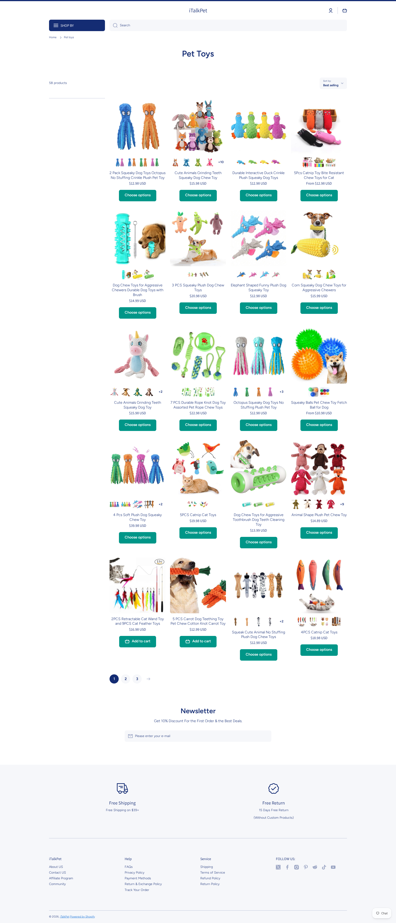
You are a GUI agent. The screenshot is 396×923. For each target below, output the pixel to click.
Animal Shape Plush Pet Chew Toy (319, 515)
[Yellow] (264, 162)
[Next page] (147, 679)
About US (56, 867)
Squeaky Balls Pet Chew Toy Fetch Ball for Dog (319, 404)
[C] (331, 162)
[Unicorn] (114, 392)
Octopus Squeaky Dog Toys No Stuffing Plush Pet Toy (259, 404)
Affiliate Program (61, 878)
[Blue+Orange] (132, 162)
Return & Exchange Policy (143, 884)
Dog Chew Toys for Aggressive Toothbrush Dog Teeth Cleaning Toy (258, 520)
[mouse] (319, 504)
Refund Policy (210, 878)
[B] (319, 162)
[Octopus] (114, 504)
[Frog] (198, 162)
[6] (331, 275)
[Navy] (241, 275)
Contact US (57, 873)
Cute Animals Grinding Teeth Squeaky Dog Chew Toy (198, 175)
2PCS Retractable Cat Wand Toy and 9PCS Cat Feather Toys (137, 621)
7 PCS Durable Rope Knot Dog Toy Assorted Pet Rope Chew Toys (198, 404)
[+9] (342, 504)
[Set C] (325, 622)
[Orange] (258, 392)
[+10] (221, 162)
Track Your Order (137, 890)
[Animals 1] (149, 504)
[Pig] (209, 162)
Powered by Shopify (82, 916)
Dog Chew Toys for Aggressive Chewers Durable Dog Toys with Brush (137, 290)
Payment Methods (138, 878)
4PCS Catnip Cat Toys (319, 632)
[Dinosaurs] (137, 392)
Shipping (206, 867)
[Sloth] (149, 392)
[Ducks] (126, 504)
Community (57, 884)
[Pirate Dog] (126, 392)
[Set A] (192, 504)
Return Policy (210, 884)
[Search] (114, 25)
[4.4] (307, 275)
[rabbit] (331, 504)
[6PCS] (325, 392)
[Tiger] (235, 622)
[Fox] (175, 162)
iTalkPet (64, 916)
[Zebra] (258, 622)
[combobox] (228, 25)
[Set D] (192, 275)
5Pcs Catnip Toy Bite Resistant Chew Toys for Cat (319, 175)
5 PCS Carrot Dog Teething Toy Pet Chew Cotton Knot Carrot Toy (198, 621)
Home (53, 37)
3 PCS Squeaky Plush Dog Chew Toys (198, 287)
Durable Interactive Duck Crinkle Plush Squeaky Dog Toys (258, 175)
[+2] (160, 392)
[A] (307, 162)
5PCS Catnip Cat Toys (198, 515)
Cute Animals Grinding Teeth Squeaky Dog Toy (137, 404)
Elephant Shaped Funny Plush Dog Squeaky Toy (258, 287)
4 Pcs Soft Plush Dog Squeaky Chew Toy (137, 517)
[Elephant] (186, 162)
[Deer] (247, 622)
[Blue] (241, 162)
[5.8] (319, 275)
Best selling (330, 85)
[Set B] (204, 504)
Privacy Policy (134, 873)
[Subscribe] (265, 736)
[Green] (253, 162)
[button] (344, 10)
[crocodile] (296, 504)
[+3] (281, 392)
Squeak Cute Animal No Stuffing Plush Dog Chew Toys (258, 634)
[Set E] (204, 275)
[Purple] (276, 162)
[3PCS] (313, 392)
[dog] (307, 504)
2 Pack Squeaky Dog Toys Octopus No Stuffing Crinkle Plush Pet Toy (137, 175)
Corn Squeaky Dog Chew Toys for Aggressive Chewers (319, 287)
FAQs (129, 867)
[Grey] (276, 275)
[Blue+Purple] (120, 162)
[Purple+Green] (155, 162)
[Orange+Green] (143, 162)
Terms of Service (212, 873)
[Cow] (270, 622)
